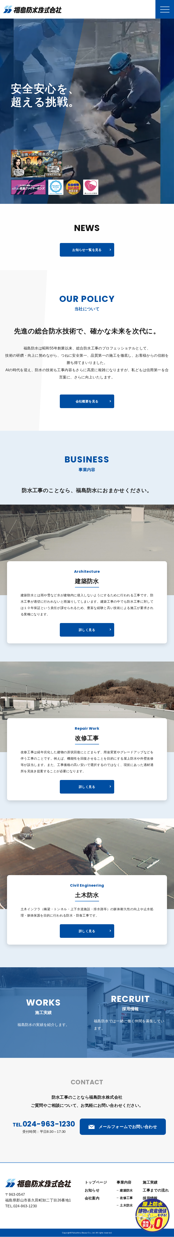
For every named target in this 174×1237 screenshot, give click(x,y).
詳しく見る (87, 630)
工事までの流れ (156, 1190)
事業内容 (124, 1182)
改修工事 (126, 1198)
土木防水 (126, 1205)
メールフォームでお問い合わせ (127, 1126)
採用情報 (150, 1198)
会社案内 (92, 1198)
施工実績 (150, 1182)
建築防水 (126, 1190)
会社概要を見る (87, 401)
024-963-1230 (49, 1124)
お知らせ (92, 1190)
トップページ (96, 1182)
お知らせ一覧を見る (87, 250)
